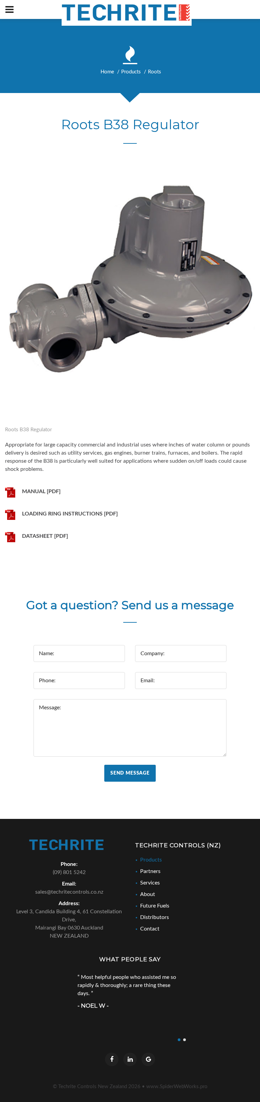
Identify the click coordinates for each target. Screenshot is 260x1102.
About (147, 894)
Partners (150, 871)
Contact (149, 929)
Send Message (130, 773)
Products (131, 71)
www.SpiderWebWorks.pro (177, 1086)
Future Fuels (154, 906)
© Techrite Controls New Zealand (96, 1086)
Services (150, 883)
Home (107, 71)
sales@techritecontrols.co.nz (69, 892)
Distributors (154, 917)
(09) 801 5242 (69, 872)
